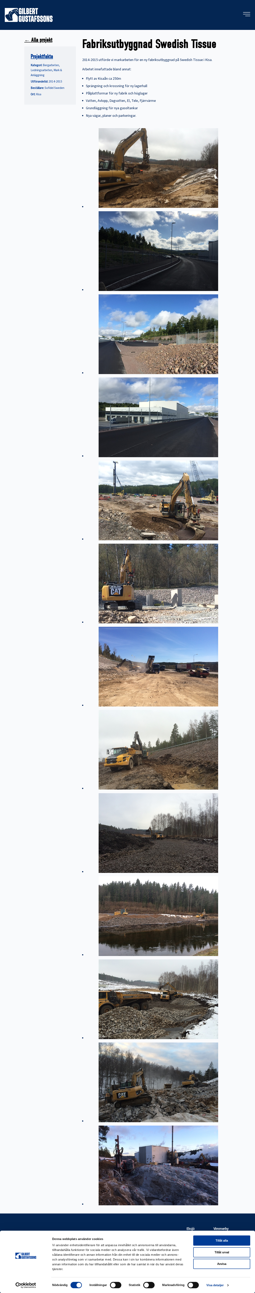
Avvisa (221, 1263)
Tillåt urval (222, 1252)
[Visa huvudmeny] (246, 14)
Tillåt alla (222, 1240)
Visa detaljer (215, 1285)
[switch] (115, 1285)
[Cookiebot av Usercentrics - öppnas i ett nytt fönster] (25, 1285)
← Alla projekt (38, 40)
